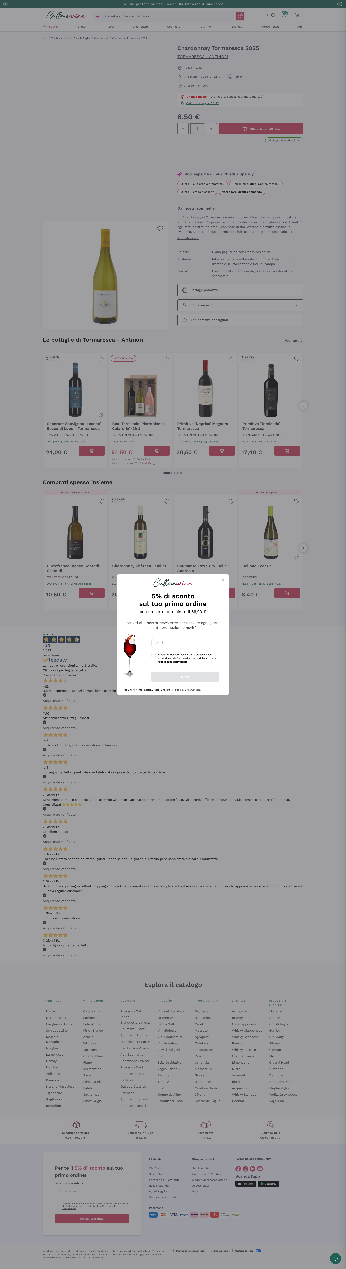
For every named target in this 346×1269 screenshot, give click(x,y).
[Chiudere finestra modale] (223, 580)
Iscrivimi (185, 676)
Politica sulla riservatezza (186, 689)
